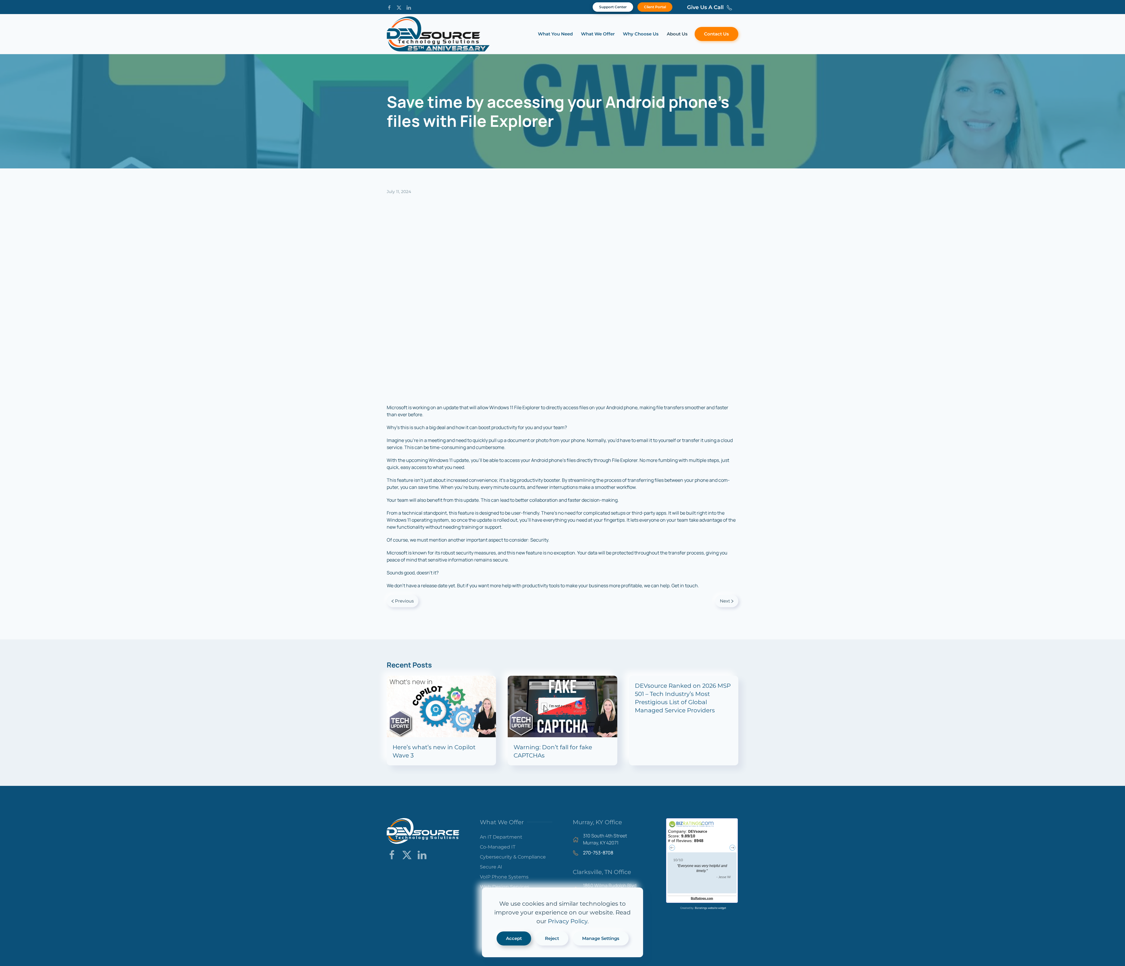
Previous (404, 601)
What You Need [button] (555, 34)
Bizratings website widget (710, 908)
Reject (552, 938)
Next (725, 601)
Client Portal (655, 7)
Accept (514, 938)
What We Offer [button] (598, 34)
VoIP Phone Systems (504, 877)
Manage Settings (600, 938)
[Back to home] (438, 34)
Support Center (613, 7)
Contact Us (716, 34)
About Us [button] (677, 34)
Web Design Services (504, 887)
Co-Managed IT (497, 847)
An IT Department (501, 837)
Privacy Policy (567, 921)
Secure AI (491, 867)
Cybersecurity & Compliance (513, 857)
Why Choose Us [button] (641, 34)
